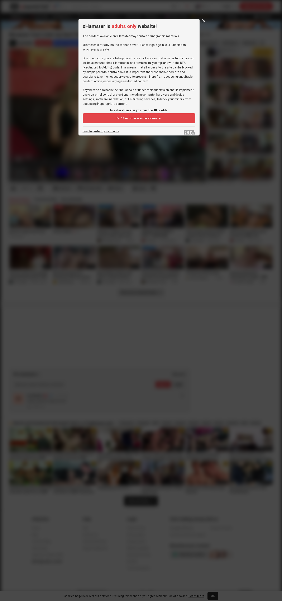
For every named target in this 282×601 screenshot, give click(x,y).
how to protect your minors (101, 131)
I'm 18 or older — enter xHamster (139, 118)
